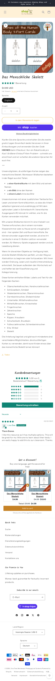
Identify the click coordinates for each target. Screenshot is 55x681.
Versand (14, 91)
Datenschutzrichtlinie (14, 547)
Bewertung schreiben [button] (27, 405)
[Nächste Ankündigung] (50, 3)
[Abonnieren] (42, 597)
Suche (8, 529)
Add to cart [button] (27, 508)
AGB (47, 672)
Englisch (8, 100)
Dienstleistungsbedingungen (17, 541)
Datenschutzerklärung (35, 672)
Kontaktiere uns (12, 558)
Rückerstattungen (13, 535)
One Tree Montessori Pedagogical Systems (26, 668)
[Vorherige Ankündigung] (5, 3)
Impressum (24, 675)
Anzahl (4, 106)
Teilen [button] (7, 355)
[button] (5, 12)
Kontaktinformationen (38, 675)
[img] (8, 421)
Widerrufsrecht (19, 672)
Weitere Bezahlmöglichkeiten (27, 134)
